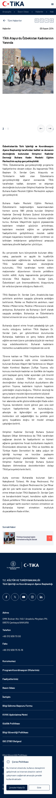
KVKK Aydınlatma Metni (15, 714)
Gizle (39, 787)
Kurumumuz (9, 661)
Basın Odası (23, 11)
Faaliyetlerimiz (10, 678)
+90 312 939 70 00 (11, 636)
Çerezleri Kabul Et (17, 787)
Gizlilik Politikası (11, 723)
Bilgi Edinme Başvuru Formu (17, 705)
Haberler (39, 11)
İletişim (6, 696)
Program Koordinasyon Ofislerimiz (20, 670)
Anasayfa (6, 11)
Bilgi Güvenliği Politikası (15, 732)
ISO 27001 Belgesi (11, 741)
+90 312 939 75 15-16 (12, 649)
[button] (41, 128)
